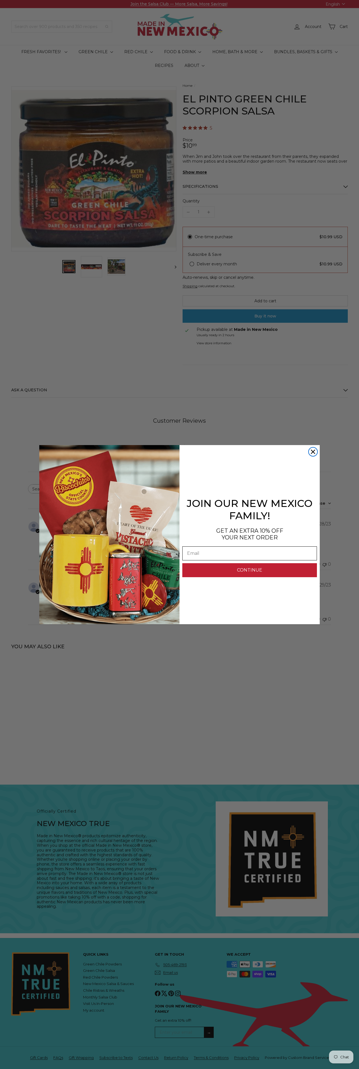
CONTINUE (249, 570)
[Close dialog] (313, 451)
